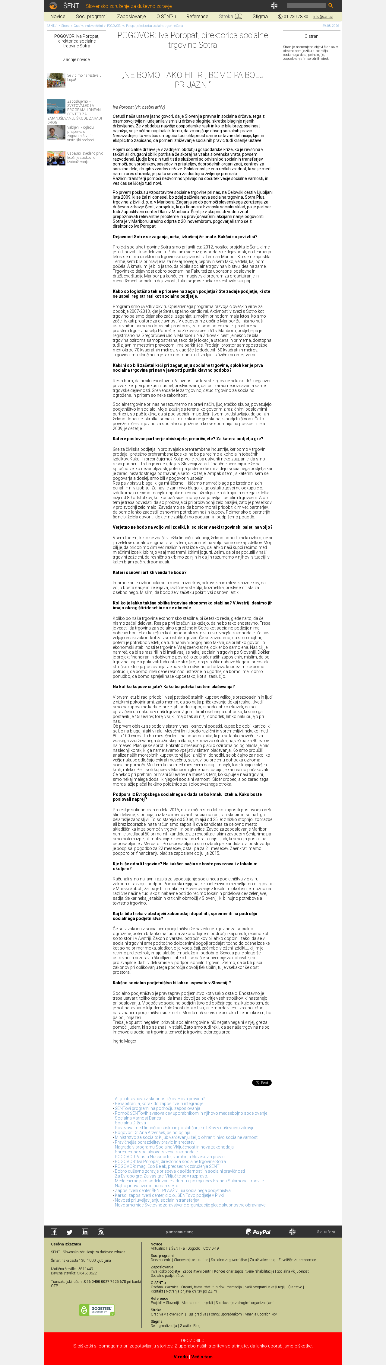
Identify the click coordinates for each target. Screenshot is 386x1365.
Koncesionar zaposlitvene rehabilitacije (244, 1271)
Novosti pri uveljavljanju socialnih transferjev (157, 1200)
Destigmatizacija (164, 1326)
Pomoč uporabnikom (225, 1314)
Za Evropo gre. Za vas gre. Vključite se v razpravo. (161, 1176)
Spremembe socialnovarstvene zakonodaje (156, 1151)
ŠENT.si (52, 25)
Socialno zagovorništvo (229, 1260)
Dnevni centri (161, 1260)
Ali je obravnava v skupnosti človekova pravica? (160, 1098)
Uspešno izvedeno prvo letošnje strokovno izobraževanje (85, 157)
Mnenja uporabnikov (261, 1314)
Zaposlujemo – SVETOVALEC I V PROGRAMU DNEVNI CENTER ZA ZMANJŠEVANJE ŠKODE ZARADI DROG (74, 112)
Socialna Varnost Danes (138, 1118)
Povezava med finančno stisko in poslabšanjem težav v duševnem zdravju (185, 1127)
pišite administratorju (180, 1232)
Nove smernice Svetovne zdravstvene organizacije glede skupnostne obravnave (190, 1205)
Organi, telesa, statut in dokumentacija (211, 1287)
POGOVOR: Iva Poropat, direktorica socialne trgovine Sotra (145, 25)
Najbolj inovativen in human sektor (147, 1185)
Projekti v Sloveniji (165, 1303)
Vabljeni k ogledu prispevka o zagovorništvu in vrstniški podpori (80, 133)
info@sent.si (323, 16)
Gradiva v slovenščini (88, 25)
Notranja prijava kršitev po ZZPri (191, 1291)
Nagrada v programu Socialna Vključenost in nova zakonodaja (174, 1147)
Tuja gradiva (196, 1314)
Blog (197, 1326)
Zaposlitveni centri (196, 1271)
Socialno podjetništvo (167, 1276)
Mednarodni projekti (197, 1303)
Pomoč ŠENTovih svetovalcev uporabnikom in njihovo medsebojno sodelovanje (191, 1113)
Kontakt (157, 1291)
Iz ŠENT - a (176, 1248)
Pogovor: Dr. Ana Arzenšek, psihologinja (152, 1132)
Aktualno (158, 1248)
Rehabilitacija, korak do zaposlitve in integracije (159, 1103)
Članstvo (295, 1287)
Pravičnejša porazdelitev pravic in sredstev (155, 1142)
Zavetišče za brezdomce (297, 1260)
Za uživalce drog (263, 1260)
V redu (181, 1357)
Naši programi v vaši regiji (265, 1287)
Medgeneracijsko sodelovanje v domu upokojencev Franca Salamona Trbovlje (189, 1180)
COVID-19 (211, 1248)
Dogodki (194, 1248)
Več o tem (202, 1357)
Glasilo (185, 1326)
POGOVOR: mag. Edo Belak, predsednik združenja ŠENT (167, 1166)
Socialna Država (130, 1122)
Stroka (66, 25)
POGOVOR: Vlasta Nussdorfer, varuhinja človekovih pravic (170, 1156)
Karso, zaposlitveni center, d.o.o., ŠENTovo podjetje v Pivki (169, 1195)
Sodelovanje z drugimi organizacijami (245, 1303)
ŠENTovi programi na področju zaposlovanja (157, 1108)
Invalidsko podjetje (165, 1271)
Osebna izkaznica (165, 1287)
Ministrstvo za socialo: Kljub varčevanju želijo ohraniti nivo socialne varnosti (186, 1137)
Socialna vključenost (293, 1271)
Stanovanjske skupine (191, 1260)
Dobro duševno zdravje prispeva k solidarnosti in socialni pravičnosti (180, 1171)
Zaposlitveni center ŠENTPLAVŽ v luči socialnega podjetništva (173, 1190)
